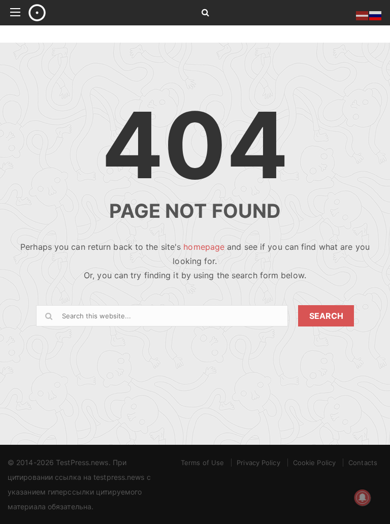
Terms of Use (202, 462)
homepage (203, 247)
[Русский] (375, 15)
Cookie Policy (314, 462)
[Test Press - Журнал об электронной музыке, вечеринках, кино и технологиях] (103, 13)
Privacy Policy (258, 462)
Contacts (362, 462)
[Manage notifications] (362, 497)
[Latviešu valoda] (362, 15)
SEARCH (326, 316)
